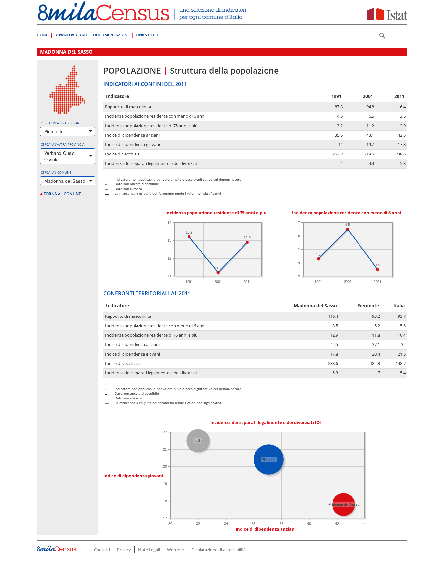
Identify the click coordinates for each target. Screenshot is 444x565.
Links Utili (147, 35)
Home (42, 35)
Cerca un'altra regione (61, 123)
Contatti (102, 550)
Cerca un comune (56, 172)
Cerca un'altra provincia (62, 144)
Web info (175, 550)
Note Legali (149, 550)
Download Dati (70, 35)
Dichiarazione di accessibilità (218, 550)
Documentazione (111, 35)
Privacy (124, 550)
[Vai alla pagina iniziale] (143, 17)
